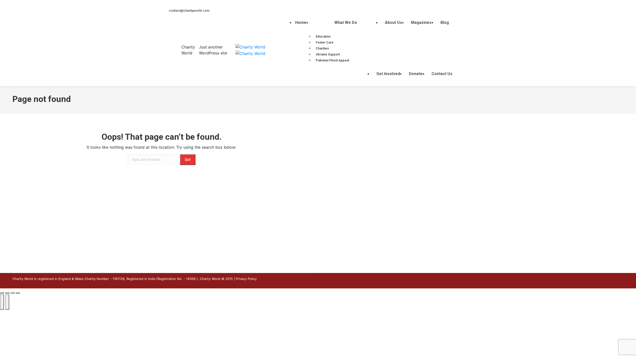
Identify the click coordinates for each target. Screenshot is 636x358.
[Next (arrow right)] (7, 302)
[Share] (7, 293)
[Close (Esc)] (2, 293)
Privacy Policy (246, 279)
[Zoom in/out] (18, 293)
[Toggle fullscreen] (12, 293)
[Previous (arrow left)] (2, 302)
